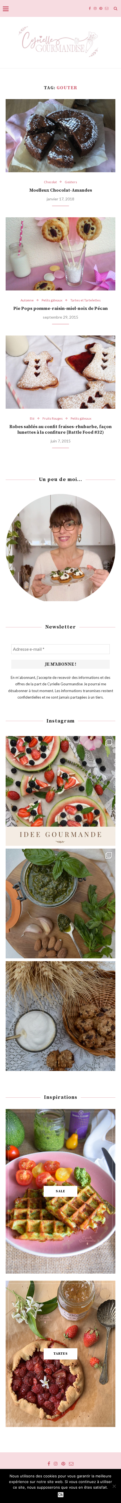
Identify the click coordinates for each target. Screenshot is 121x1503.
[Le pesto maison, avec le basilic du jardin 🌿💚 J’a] (60, 903)
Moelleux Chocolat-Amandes (60, 190)
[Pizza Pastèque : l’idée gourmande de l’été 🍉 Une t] (60, 791)
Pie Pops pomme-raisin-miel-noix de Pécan (60, 308)
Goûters (71, 182)
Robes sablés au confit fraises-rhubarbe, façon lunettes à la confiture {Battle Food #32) (60, 429)
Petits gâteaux (52, 300)
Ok (60, 1495)
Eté (32, 418)
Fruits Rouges (52, 418)
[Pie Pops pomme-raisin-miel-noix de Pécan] (60, 253)
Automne (27, 300)
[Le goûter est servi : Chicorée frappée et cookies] (60, 1016)
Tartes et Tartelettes (85, 300)
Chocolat (50, 182)
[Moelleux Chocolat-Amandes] (60, 135)
